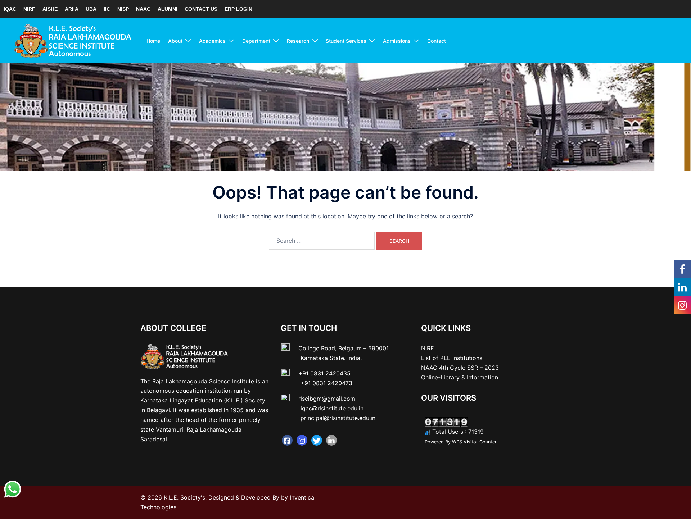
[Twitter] (316, 440)
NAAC (143, 9)
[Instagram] (302, 440)
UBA (91, 9)
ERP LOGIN (238, 9)
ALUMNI (167, 9)
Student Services (346, 41)
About (175, 41)
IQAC (10, 9)
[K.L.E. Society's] (73, 40)
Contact (436, 41)
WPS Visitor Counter (474, 442)
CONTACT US (201, 9)
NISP (123, 9)
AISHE (50, 9)
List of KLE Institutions (451, 357)
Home (153, 41)
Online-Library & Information (459, 377)
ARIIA (71, 9)
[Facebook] (287, 440)
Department (256, 41)
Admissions (397, 41)
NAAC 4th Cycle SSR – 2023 (460, 367)
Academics (212, 41)
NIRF (29, 9)
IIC (107, 9)
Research (298, 41)
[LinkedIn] (331, 440)
